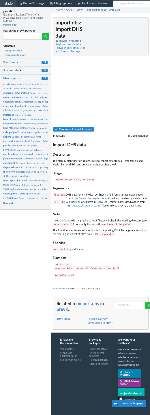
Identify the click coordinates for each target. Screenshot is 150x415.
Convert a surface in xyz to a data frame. (30, 198)
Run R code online (70, 360)
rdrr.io (8, 3)
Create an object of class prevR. (23, 89)
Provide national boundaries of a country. (31, 97)
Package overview (13, 51)
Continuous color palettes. (22, 150)
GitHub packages (98, 364)
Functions (9, 62)
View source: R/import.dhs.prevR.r (76, 129)
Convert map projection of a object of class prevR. (40, 93)
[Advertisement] (121, 72)
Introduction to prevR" (15, 55)
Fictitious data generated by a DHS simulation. (28, 110)
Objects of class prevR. (20, 145)
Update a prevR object (21, 194)
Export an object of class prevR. (29, 106)
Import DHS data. (17, 115)
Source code (10, 70)
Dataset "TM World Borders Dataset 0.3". (31, 189)
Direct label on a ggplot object (27, 102)
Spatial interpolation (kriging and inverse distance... (40, 128)
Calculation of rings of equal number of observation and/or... (42, 167)
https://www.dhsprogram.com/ (89, 198)
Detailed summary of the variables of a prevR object (40, 180)
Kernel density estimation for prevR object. (33, 124)
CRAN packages (98, 349)
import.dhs (88, 304)
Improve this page (132, 403)
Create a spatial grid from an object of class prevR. (35, 132)
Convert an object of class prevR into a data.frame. (37, 84)
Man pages (10, 78)
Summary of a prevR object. (26, 159)
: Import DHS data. (103, 10)
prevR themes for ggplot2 (22, 185)
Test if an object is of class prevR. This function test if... (34, 119)
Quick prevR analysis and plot (24, 163)
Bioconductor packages (96, 354)
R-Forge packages (98, 360)
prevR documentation (62, 289)
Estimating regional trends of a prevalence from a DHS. (37, 154)
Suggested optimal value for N (22, 137)
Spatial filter (16, 176)
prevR (62, 309)
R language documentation (68, 354)
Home (59, 10)
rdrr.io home (67, 349)
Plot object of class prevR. (29, 141)
